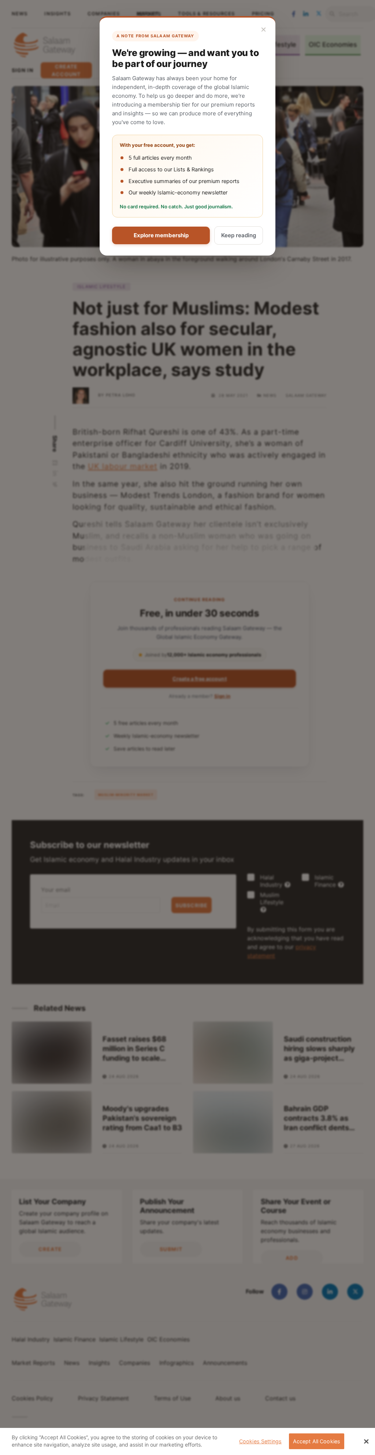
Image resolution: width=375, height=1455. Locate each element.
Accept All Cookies (317, 1441)
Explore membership (161, 235)
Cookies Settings (260, 1441)
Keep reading (238, 235)
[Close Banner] (366, 1441)
